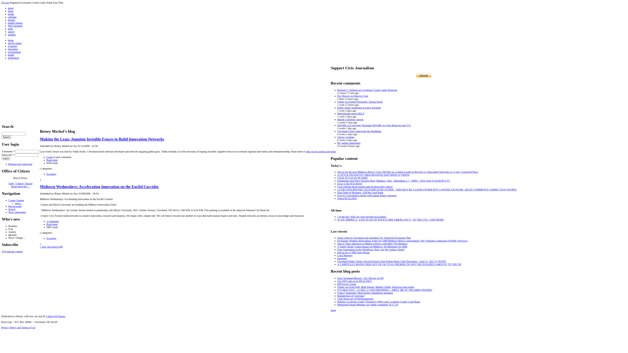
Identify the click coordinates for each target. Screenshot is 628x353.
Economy (51, 174)
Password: (8, 154)
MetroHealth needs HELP (350, 113)
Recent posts (14, 206)
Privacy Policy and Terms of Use (18, 327)
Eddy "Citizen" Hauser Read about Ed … (21, 185)
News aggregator (17, 212)
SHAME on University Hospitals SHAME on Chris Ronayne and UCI (374, 125)
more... (18, 203)
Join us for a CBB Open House (353, 252)
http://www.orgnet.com (318, 151)
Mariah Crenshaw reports (350, 119)
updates (12, 34)
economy (12, 46)
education (13, 49)
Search (11, 209)
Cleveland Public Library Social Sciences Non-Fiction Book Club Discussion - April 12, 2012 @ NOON (391, 261)
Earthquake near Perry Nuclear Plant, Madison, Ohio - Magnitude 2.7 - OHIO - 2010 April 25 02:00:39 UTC (393, 180)
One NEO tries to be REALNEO (354, 281)
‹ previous (51, 246)
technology (13, 58)
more (333, 151)
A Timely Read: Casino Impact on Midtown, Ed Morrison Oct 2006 (372, 246)
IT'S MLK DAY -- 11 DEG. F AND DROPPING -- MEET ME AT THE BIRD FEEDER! (384, 290)
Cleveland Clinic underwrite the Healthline (359, 131)
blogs (10, 11)
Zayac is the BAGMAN (349, 183)
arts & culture (15, 43)
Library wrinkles (345, 137)
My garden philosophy (349, 143)
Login (49, 157)
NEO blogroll (15, 26)
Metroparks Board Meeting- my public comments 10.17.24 (367, 304)
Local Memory (345, 255)
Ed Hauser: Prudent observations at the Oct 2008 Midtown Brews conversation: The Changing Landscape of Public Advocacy (402, 240)
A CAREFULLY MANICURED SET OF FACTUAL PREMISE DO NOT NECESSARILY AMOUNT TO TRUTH (399, 264)
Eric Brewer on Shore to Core (352, 96)
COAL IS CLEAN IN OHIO (352, 177)
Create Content (16, 200)
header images (15, 23)
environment (14, 52)
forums (11, 20)
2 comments (52, 221)
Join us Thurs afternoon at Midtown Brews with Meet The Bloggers (372, 243)
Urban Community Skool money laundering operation (365, 293)
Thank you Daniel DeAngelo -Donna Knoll (360, 102)
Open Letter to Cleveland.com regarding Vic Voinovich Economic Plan (374, 237)
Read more (52, 160)
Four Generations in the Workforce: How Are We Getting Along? (371, 249)
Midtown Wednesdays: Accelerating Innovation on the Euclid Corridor (99, 187)
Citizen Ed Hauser (55, 316)
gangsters (342, 258)
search (11, 31)
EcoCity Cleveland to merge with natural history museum (366, 195)
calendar (12, 17)
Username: (8, 151)
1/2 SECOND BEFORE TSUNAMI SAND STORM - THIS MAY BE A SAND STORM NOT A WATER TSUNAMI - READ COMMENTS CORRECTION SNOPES (427, 189)
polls (10, 28)
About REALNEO (347, 198)
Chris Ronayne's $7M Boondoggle (355, 298)
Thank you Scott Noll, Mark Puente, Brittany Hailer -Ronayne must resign (375, 287)
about (11, 8)
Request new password (20, 164)
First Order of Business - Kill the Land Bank (360, 192)
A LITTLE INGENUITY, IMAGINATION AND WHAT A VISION (373, 175)
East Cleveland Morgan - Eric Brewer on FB (360, 278)
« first (43, 246)
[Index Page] (5, 2)
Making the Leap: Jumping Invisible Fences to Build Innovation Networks (102, 139)
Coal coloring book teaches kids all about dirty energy (365, 186)
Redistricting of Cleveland (350, 295)
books (11, 14)
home (11, 40)
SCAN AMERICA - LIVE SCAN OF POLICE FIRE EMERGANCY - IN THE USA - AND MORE (390, 219)
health (11, 55)
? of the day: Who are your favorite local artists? (362, 216)
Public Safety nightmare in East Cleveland (359, 107)
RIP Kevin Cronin (346, 284)
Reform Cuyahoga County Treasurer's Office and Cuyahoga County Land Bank (378, 301)
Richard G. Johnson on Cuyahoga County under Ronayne (367, 90)
